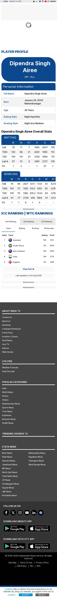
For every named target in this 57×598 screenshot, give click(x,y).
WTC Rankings (39, 213)
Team (8, 228)
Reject (42, 595)
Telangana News (36, 461)
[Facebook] (40, 1)
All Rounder (49, 228)
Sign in (53, 1)
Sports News (8, 407)
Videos (5, 400)
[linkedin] (34, 512)
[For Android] (14, 546)
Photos (5, 396)
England (16, 262)
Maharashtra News (36, 453)
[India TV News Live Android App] (14, 528)
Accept (26, 595)
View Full (27, 269)
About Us (6, 321)
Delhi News (7, 457)
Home (4, 1)
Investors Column (10, 336)
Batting (22, 228)
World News (7, 392)
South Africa (18, 245)
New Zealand (19, 251)
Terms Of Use (26, 562)
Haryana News (8, 461)
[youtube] (27, 512)
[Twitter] (43, 1)
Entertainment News (11, 404)
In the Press (7, 332)
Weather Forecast (10, 367)
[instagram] (48, 1)
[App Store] (39, 528)
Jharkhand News (9, 464)
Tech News (7, 411)
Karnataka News (9, 495)
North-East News (9, 472)
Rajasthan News (35, 457)
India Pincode (8, 371)
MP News (6, 468)
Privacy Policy (42, 562)
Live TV (5, 344)
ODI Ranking (28, 221)
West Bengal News (37, 464)
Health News (8, 423)
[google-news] (41, 512)
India (15, 256)
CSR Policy (22, 566)
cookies (11, 595)
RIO (31, 566)
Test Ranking (10, 221)
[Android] (37, 1)
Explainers (6, 415)
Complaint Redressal (11, 329)
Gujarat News (8, 487)
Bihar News (7, 453)
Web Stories (7, 352)
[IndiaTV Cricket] (46, 1)
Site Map (12, 562)
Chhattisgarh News (10, 484)
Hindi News (7, 340)
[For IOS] (39, 546)
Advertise (6, 325)
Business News (9, 419)
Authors (5, 348)
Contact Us (7, 317)
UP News (6, 480)
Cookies (8, 589)
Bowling (35, 228)
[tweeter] (13, 512)
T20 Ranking (46, 221)
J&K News (6, 491)
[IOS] (34, 1)
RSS (38, 566)
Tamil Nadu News (10, 476)
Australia (17, 240)
